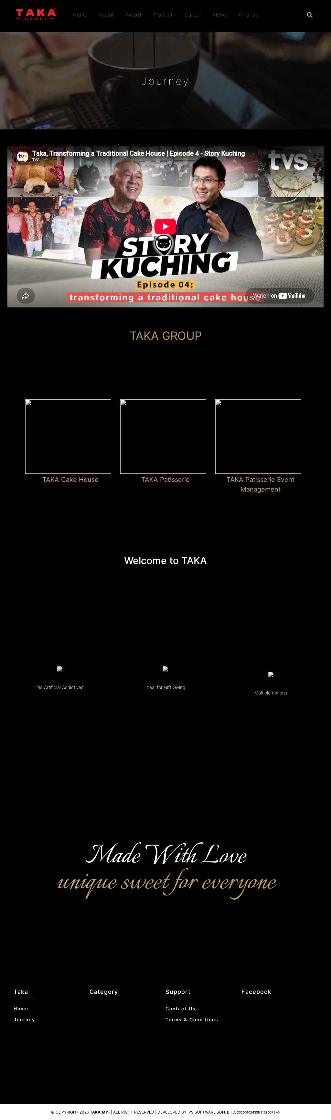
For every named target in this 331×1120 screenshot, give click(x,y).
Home (21, 1008)
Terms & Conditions (192, 1019)
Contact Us (181, 1008)
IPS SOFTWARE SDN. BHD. (233, 1112)
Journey (24, 1019)
